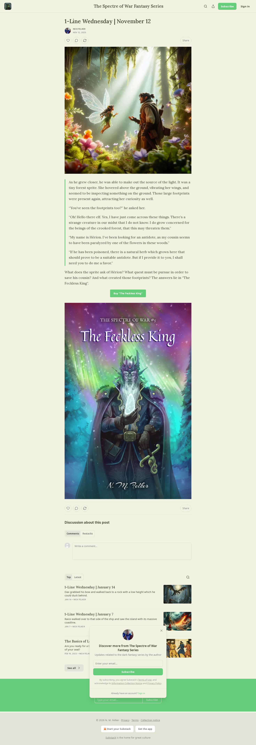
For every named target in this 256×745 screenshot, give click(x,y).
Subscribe (227, 6)
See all (71, 668)
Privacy (125, 720)
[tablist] (80, 533)
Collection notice (150, 720)
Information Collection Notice (127, 683)
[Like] (68, 40)
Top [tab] (69, 577)
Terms (135, 720)
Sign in (245, 6)
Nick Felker (79, 29)
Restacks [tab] (88, 533)
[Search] (205, 6)
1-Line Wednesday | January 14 (90, 587)
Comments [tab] (73, 533)
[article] (128, 595)
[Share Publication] (213, 6)
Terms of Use (145, 679)
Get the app (145, 729)
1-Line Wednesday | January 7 (89, 614)
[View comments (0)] (76, 40)
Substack (111, 737)
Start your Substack (119, 729)
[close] (161, 630)
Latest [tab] (77, 577)
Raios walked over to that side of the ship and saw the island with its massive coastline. (111, 620)
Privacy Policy (154, 683)
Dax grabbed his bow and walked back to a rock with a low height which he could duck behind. (110, 593)
